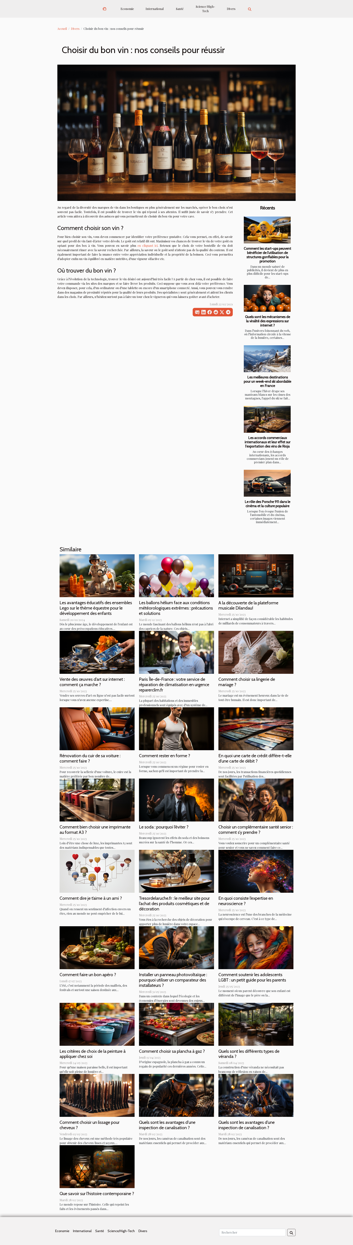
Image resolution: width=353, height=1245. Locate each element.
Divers (231, 9)
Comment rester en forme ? (164, 755)
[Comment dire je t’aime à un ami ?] (97, 871)
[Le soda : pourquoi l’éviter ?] (176, 800)
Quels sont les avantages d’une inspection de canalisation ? (246, 1125)
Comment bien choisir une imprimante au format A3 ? (95, 829)
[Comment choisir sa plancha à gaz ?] (176, 1024)
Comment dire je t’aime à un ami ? (91, 898)
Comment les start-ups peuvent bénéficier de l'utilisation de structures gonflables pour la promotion (267, 254)
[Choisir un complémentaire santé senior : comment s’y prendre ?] (255, 800)
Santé (179, 9)
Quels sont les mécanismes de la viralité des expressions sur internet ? (267, 321)
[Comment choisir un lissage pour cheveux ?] (97, 1095)
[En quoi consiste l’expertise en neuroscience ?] (255, 871)
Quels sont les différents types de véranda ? (248, 1054)
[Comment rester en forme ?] (176, 728)
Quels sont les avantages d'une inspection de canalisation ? (167, 1125)
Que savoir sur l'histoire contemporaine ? (97, 1193)
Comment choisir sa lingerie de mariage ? (246, 682)
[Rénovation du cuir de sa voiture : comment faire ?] (97, 728)
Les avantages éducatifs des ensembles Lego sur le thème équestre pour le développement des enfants (96, 608)
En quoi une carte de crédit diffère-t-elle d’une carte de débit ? (255, 758)
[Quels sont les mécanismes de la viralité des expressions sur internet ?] (267, 298)
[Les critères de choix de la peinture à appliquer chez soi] (97, 1024)
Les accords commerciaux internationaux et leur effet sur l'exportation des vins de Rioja (267, 442)
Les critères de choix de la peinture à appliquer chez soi (93, 1054)
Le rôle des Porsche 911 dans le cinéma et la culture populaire (267, 503)
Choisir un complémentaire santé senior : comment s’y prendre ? (255, 829)
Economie (127, 9)
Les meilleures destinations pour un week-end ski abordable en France (267, 381)
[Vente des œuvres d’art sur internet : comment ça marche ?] (97, 652)
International (155, 9)
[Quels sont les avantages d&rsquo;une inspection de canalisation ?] (255, 1095)
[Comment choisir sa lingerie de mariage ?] (255, 652)
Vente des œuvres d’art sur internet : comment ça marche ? (92, 682)
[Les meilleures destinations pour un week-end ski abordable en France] (267, 358)
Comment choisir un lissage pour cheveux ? (90, 1125)
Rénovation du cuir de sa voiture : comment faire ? (90, 758)
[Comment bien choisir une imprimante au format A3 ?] (97, 800)
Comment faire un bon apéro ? (88, 974)
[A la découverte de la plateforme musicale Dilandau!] (255, 575)
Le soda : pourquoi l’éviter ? (163, 827)
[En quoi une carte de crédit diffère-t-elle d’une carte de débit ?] (255, 728)
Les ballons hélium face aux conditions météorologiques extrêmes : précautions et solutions (176, 608)
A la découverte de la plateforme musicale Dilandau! (248, 605)
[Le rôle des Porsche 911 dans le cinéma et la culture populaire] (267, 483)
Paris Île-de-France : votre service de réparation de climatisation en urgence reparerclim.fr (174, 685)
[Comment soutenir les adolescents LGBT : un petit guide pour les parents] (255, 947)
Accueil (62, 29)
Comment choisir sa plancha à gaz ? (172, 1051)
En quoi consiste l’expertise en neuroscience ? (245, 900)
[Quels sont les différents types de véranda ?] (255, 1024)
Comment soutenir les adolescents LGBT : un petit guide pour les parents (252, 977)
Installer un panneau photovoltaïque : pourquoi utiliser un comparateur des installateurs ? (173, 980)
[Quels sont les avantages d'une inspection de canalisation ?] (176, 1095)
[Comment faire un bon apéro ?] (97, 947)
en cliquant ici (148, 245)
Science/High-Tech (205, 9)
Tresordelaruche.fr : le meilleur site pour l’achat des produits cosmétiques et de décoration (174, 903)
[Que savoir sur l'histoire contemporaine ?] (97, 1166)
